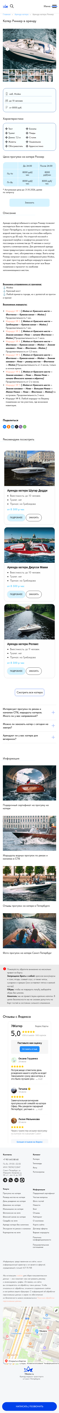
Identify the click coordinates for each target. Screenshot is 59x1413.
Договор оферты (40, 1228)
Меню (47, 6)
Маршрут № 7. (13, 385)
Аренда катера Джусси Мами (27, 567)
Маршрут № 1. (13, 311)
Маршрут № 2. (13, 321)
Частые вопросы (40, 1197)
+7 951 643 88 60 (10, 1159)
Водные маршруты (41, 1232)
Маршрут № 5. (13, 354)
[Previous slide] (7, 49)
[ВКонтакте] (4, 426)
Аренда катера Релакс (23, 644)
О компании (38, 1221)
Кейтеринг (37, 1217)
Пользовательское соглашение (41, 1246)
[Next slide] (51, 49)
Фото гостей (38, 1201)
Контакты (7, 1154)
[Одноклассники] (8, 426)
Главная (7, 14)
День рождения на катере (14, 1201)
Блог (35, 1209)
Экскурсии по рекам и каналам (17, 1228)
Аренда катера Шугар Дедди (27, 490)
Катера (36, 1159)
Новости (36, 1205)
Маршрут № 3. (13, 331)
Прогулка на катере (12, 1193)
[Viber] (20, 426)
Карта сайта (38, 1224)
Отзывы (36, 1213)
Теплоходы (37, 1163)
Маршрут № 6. (13, 371)
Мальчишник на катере (13, 1209)
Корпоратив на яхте (11, 1232)
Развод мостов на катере (14, 1197)
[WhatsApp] (24, 426)
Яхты (35, 1167)
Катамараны (38, 1172)
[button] (29, 203)
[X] (16, 426)
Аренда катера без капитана (16, 1224)
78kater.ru (29, 1374)
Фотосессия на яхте (11, 1213)
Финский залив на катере (14, 1217)
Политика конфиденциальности (42, 1238)
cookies (19, 1275)
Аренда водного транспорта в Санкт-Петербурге (31, 1377)
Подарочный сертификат (44, 1193)
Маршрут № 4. (13, 341)
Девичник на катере (12, 1205)
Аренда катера (21, 14)
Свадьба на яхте (10, 1221)
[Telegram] (12, 426)
